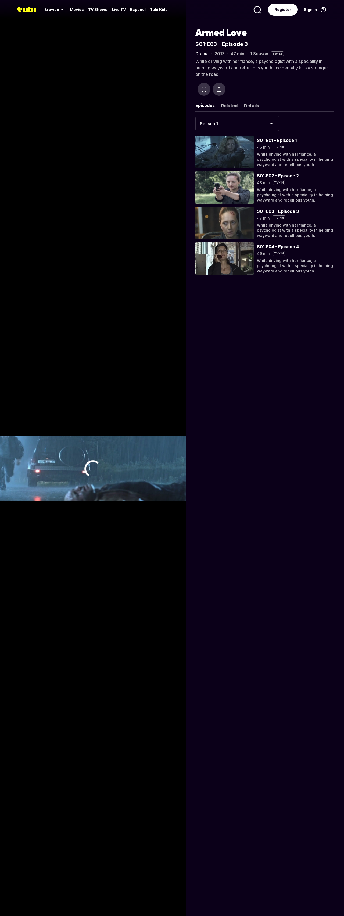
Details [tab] (251, 105)
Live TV (119, 9)
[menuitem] (55, 9)
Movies (77, 9)
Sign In (310, 9)
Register (282, 9)
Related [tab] (229, 105)
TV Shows (98, 9)
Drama (202, 53)
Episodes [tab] (205, 105)
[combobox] (237, 123)
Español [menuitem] (138, 9)
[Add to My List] (204, 89)
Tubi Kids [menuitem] (159, 9)
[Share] (219, 89)
